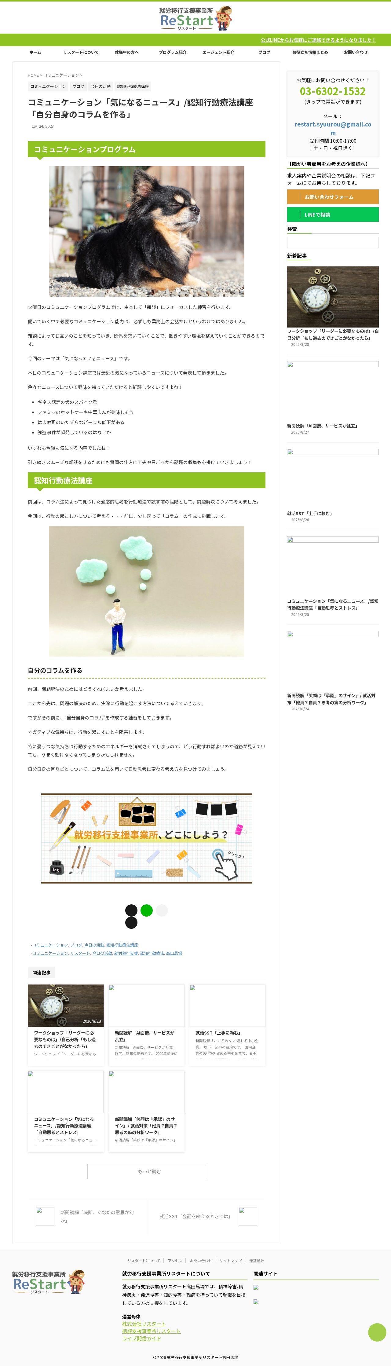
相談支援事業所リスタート (151, 1331)
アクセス (175, 1260)
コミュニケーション (50, 945)
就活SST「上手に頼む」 (219, 1032)
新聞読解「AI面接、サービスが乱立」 (323, 425)
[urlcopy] (162, 910)
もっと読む (149, 1171)
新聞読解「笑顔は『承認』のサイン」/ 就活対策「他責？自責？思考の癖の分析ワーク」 (146, 1125)
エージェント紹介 (218, 52)
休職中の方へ (127, 52)
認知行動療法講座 (122, 945)
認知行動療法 (152, 953)
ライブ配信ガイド (141, 1338)
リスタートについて (81, 52)
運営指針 (256, 1260)
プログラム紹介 (173, 52)
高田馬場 (174, 953)
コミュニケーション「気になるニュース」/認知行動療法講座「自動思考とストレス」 (64, 1125)
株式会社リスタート (144, 1323)
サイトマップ (231, 1260)
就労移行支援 (126, 953)
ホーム (35, 52)
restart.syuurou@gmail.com (332, 128)
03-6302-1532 (333, 91)
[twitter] (131, 923)
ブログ (264, 52)
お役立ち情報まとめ (310, 52)
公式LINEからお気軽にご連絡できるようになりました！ (256, 40)
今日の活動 (94, 945)
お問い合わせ (356, 52)
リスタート (80, 953)
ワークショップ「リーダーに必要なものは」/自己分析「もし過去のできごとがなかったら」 (65, 1039)
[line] (147, 910)
